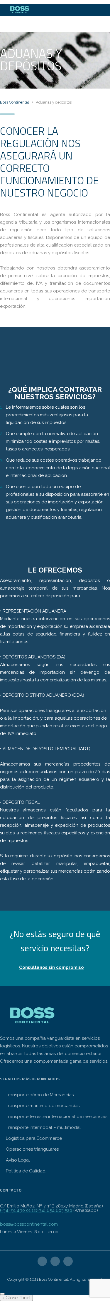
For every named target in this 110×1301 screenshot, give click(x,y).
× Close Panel (16, 1297)
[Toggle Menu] (2, 1294)
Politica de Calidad (25, 1171)
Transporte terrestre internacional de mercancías (56, 1116)
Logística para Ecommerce (34, 1138)
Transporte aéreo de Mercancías (40, 1094)
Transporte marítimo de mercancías (42, 1105)
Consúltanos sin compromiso (51, 967)
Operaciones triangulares (32, 1149)
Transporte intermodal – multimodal (43, 1127)
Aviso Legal (18, 1160)
